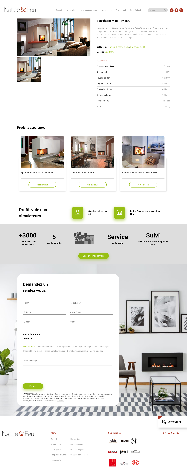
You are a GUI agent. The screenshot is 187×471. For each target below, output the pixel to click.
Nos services (75, 439)
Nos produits (71, 10)
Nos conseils (106, 10)
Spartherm (109, 52)
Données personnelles (79, 455)
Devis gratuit (121, 10)
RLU (144, 47)
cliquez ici (60, 401)
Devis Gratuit (175, 421)
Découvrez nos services (93, 256)
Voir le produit (42, 185)
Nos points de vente (89, 10)
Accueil (59, 10)
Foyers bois (135, 47)
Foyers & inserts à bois (119, 47)
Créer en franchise (171, 433)
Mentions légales (77, 450)
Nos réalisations (137, 10)
